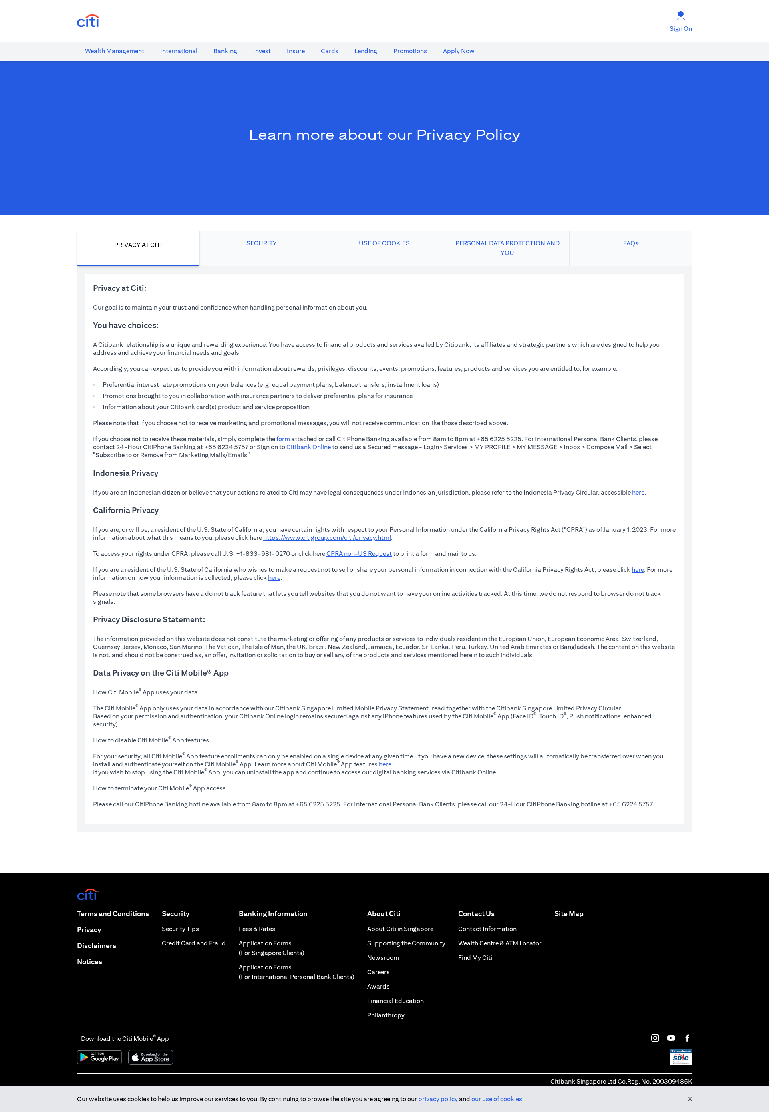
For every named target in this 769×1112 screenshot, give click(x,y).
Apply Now (459, 51)
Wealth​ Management (114, 51)
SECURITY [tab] (261, 243)
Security (175, 913)
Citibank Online (308, 447)
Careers (378, 972)
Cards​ (329, 51)
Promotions (410, 51)
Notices (89, 961)
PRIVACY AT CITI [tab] (138, 245)
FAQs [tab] (630, 243)
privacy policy (438, 1099)
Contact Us (476, 913)
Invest (262, 51)
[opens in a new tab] (88, 21)
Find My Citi (475, 957)
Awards (378, 986)
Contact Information (487, 929)
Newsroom (383, 957)
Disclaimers (96, 945)
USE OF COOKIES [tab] (384, 243)
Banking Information (273, 913)
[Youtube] (671, 1038)
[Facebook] (687, 1038)
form (283, 439)
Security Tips (180, 929)
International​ (178, 51)
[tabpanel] (384, 549)
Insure (296, 51)
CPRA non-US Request (359, 553)
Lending (365, 51)
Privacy (89, 929)
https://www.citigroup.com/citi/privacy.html (327, 537)
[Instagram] (655, 1038)
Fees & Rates (257, 929)
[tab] (114, 51)
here (638, 492)
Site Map (569, 913)
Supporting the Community (406, 943)
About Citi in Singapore (400, 929)
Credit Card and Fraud (194, 943)
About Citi (384, 913)
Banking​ (225, 51)
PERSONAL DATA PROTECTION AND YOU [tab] (507, 248)
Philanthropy (386, 1015)
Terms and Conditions (113, 913)
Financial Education (395, 1001)
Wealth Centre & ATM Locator (500, 943)
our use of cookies (496, 1099)
